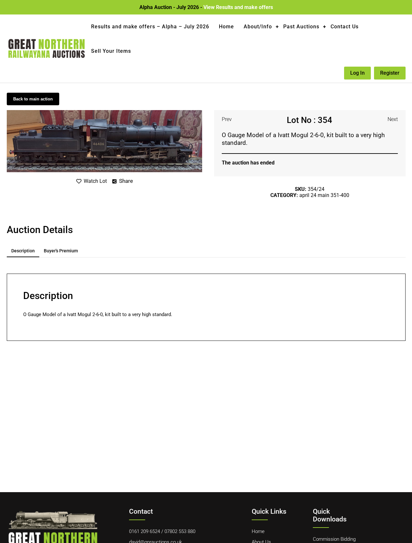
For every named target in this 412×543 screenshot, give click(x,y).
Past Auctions (301, 26)
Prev (227, 119)
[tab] (23, 251)
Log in (357, 73)
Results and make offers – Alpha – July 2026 (150, 26)
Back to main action (33, 99)
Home (226, 26)
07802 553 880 (179, 531)
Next (393, 119)
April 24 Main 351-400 (324, 195)
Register (389, 73)
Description (23, 250)
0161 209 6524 (144, 531)
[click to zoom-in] (104, 112)
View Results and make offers (238, 7)
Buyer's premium (61, 250)
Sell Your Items (111, 51)
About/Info (258, 26)
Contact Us (345, 26)
